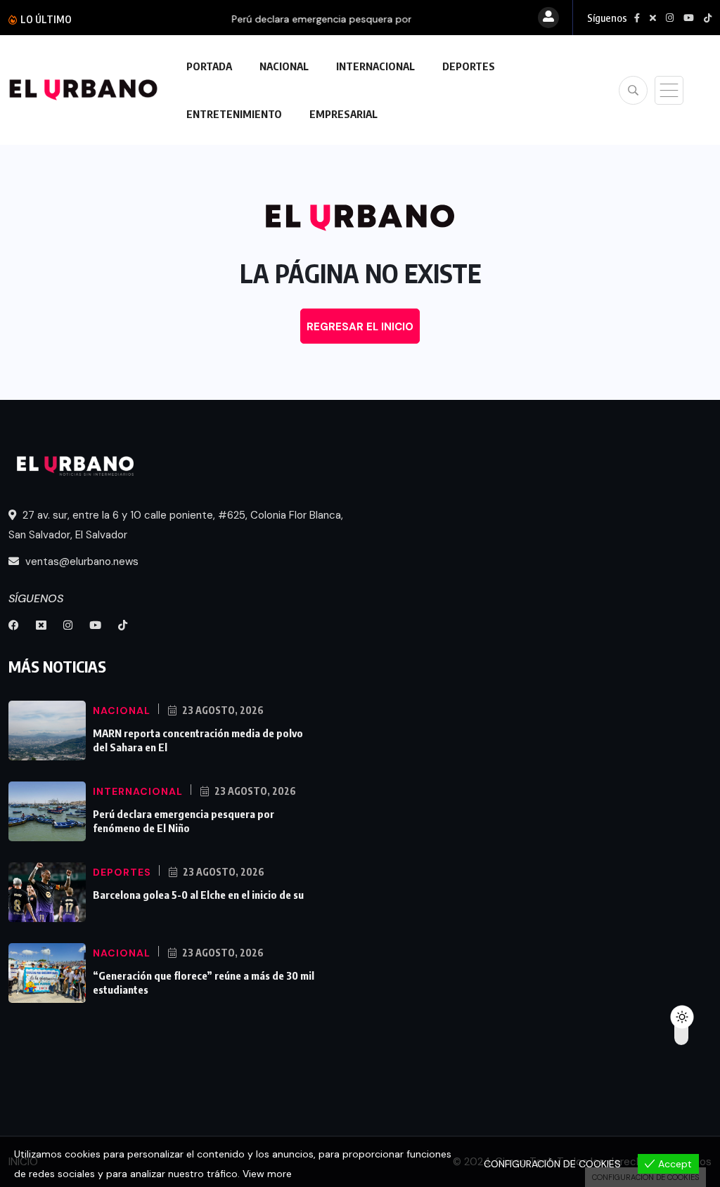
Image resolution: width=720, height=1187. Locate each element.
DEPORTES (468, 66)
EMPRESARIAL (343, 114)
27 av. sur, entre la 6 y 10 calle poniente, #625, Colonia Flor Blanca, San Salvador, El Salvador (175, 525)
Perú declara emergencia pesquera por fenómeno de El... (239, 19)
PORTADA (209, 66)
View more (267, 1173)
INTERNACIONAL (375, 66)
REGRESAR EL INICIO (360, 327)
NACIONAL (284, 66)
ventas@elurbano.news (80, 561)
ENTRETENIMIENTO (234, 114)
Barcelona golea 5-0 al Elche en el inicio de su (198, 894)
